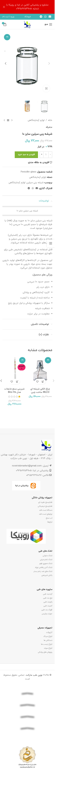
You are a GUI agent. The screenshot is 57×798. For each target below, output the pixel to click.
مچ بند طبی (47, 598)
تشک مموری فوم (45, 563)
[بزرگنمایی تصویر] (46, 88)
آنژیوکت (49, 632)
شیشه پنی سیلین (35, 182)
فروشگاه (28, 16)
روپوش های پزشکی (45, 652)
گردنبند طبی (47, 594)
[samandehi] (27, 757)
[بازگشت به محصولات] (8, 120)
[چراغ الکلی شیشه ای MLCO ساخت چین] (40, 371)
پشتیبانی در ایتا (21, 485)
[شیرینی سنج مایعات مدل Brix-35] (14, 371)
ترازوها (49, 522)
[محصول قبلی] (12, 120)
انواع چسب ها (46, 644)
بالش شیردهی (46, 575)
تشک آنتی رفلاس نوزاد (43, 567)
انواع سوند (48, 648)
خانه (50, 120)
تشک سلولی (47, 555)
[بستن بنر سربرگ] (4, 7)
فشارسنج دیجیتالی (45, 506)
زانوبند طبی (48, 602)
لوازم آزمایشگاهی (36, 120)
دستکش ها (48, 640)
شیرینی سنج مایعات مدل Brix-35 (14, 390)
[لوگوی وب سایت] (27, 24)
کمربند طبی (48, 605)
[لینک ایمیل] (50, 16)
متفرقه (49, 127)
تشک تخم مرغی (46, 559)
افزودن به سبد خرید (26, 154)
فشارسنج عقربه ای (45, 502)
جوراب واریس (47, 613)
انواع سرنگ (48, 636)
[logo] (27, 738)
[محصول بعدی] (4, 120)
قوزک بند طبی (46, 609)
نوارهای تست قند (45, 514)
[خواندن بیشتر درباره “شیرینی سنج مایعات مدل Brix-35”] (17, 381)
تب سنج (49, 518)
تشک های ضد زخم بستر (42, 571)
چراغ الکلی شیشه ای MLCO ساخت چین (40, 390)
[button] (49, 63)
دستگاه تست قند (45, 510)
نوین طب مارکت (34, 675)
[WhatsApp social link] (45, 16)
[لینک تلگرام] (41, 16)
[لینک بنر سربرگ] (27, 7)
